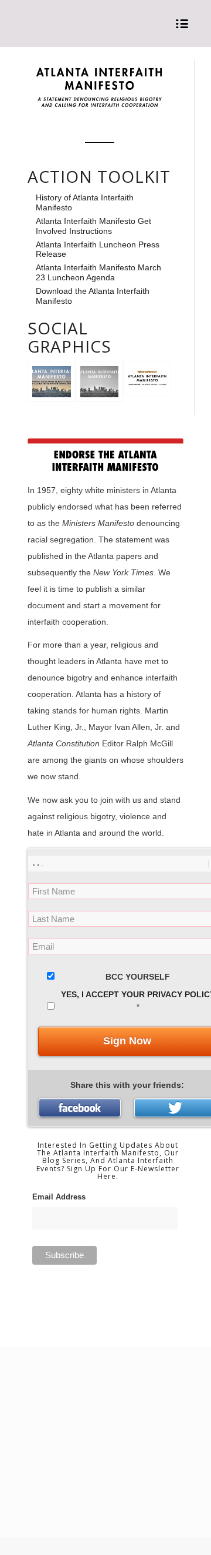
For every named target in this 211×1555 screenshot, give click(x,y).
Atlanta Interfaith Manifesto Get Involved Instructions (93, 226)
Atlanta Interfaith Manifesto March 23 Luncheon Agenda (98, 272)
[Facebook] (80, 1107)
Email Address (59, 1196)
